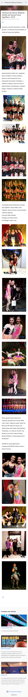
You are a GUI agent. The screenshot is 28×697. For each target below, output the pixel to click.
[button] (3, 22)
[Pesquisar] (26, 2)
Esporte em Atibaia (6, 648)
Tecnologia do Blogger (15, 691)
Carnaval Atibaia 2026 (6, 627)
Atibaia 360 (4, 675)
